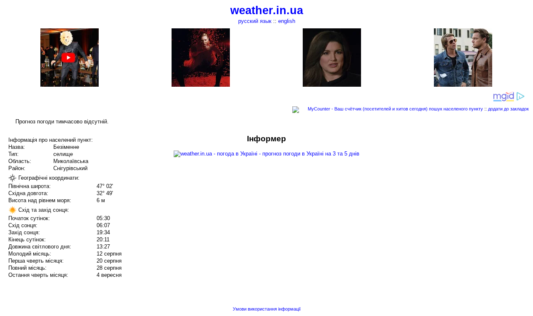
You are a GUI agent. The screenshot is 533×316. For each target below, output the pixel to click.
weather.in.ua (266, 10)
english (286, 21)
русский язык (254, 21)
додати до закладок (508, 108)
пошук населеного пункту (456, 108)
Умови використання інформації (267, 308)
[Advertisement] (449, 192)
